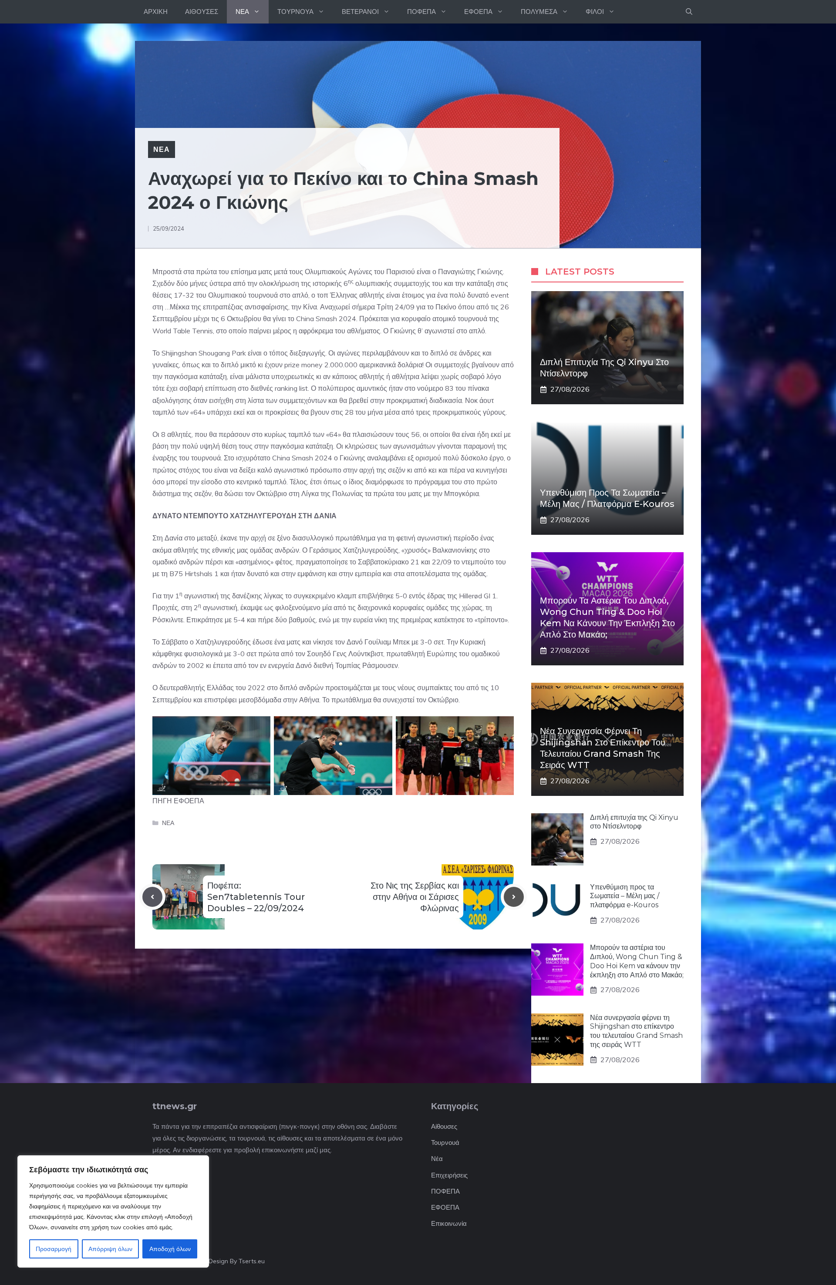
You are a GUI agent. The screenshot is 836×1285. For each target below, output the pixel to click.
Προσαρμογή (53, 1249)
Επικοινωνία (449, 1223)
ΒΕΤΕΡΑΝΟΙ (360, 11)
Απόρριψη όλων (110, 1249)
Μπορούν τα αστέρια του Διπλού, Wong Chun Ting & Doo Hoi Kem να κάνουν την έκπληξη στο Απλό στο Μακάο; (637, 961)
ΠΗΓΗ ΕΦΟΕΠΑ (178, 800)
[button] (689, 11)
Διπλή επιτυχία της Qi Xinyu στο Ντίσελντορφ (634, 822)
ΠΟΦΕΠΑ (421, 11)
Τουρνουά (445, 1142)
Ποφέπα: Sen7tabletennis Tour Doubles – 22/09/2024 (256, 896)
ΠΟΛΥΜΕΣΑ (539, 11)
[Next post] (514, 897)
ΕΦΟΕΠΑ (478, 11)
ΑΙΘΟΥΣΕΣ (201, 11)
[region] (113, 1211)
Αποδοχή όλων (170, 1249)
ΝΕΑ (242, 11)
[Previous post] (152, 897)
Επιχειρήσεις (449, 1175)
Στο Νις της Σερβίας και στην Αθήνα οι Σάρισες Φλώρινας (415, 896)
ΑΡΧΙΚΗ (156, 11)
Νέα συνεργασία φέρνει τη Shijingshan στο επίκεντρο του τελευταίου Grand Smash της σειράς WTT (636, 1031)
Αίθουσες (444, 1126)
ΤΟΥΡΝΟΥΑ (295, 11)
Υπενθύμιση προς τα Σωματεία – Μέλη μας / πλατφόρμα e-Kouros (624, 896)
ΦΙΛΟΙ (595, 11)
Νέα (437, 1158)
